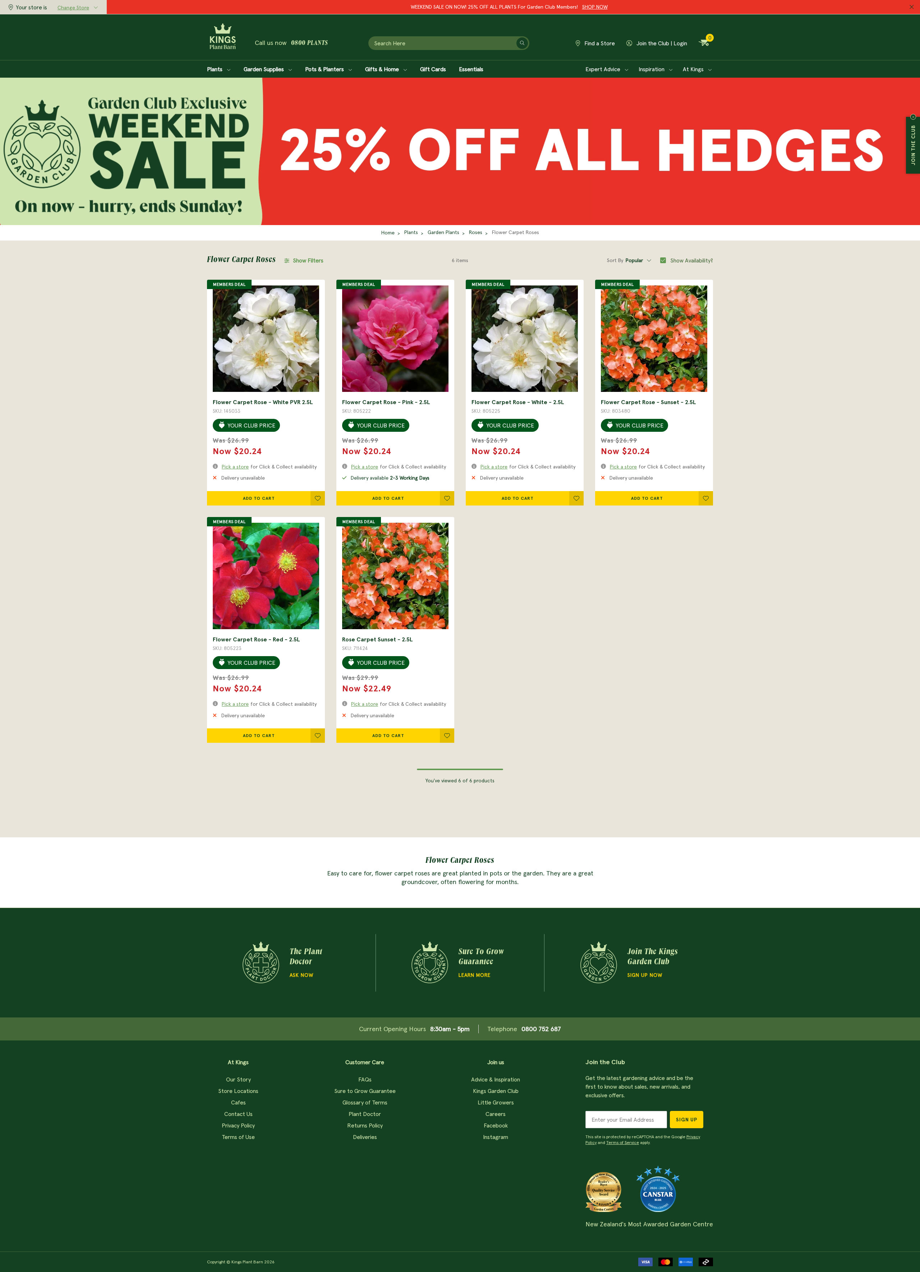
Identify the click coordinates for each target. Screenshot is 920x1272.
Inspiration (652, 69)
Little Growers (496, 1102)
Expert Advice (603, 69)
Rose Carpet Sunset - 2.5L (377, 639)
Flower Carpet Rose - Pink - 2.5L (386, 402)
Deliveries (365, 1136)
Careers (496, 1113)
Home (388, 232)
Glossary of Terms (364, 1102)
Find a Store (599, 43)
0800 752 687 (541, 1029)
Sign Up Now (644, 975)
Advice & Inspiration (495, 1079)
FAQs (365, 1079)
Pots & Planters (325, 69)
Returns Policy (365, 1125)
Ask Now (301, 975)
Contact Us (238, 1113)
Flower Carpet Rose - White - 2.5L (518, 402)
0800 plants (309, 43)
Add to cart (259, 498)
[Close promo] (911, 7)
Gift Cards (433, 69)
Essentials (471, 69)
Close (913, 117)
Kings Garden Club (496, 1090)
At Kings (694, 69)
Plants (215, 69)
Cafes (238, 1102)
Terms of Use (238, 1136)
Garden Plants (443, 232)
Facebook (496, 1125)
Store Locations (238, 1090)
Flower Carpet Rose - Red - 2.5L (256, 639)
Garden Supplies (264, 69)
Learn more (475, 975)
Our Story (238, 1079)
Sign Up (686, 1119)
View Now (563, 7)
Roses (475, 232)
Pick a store (235, 466)
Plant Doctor (365, 1113)
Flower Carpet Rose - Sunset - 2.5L (648, 402)
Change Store (73, 7)
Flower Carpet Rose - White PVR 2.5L (263, 402)
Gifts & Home (382, 69)
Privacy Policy (238, 1125)
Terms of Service (622, 1142)
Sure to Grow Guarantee (365, 1090)
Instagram (495, 1136)
